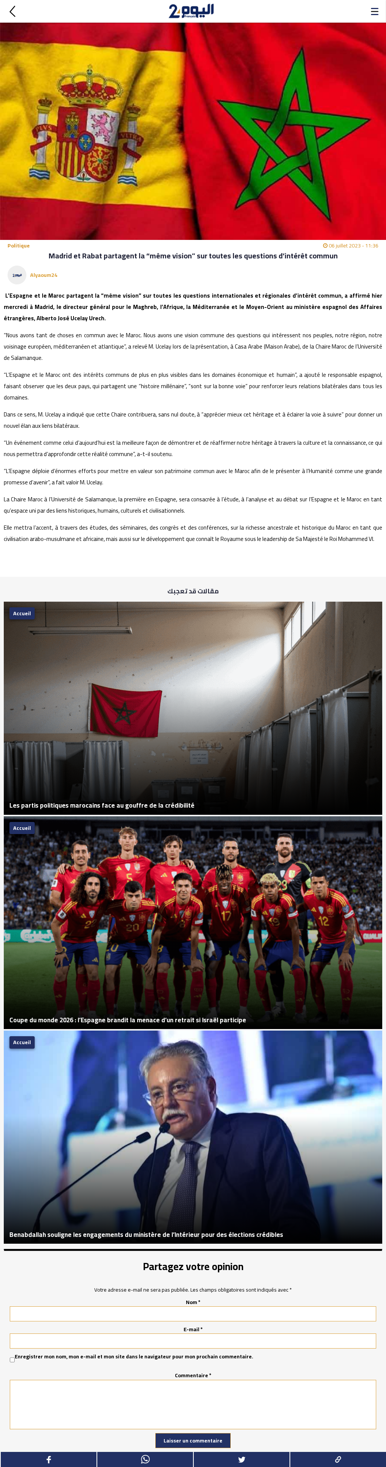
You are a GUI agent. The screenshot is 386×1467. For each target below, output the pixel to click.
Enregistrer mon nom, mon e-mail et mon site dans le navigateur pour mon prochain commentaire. (134, 1356)
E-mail (193, 1329)
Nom (193, 1302)
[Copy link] (338, 1459)
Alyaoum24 (43, 275)
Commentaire (193, 1375)
